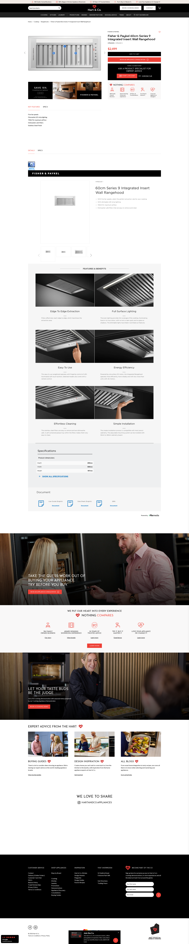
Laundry (61, 15)
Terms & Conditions (34, 889)
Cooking (44, 15)
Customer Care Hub (35, 878)
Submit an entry (113, 2)
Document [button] (55, 505)
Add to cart (134, 54)
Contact (149, 8)
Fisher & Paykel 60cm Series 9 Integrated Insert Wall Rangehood (70, 21)
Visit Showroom (142, 15)
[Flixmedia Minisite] (94, 166)
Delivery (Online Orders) (36, 875)
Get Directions (103, 881)
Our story (48, 638)
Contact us (147, 76)
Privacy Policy (33, 887)
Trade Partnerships (34, 885)
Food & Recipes (79, 882)
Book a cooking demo (39, 707)
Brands (84, 15)
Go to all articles (126, 775)
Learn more (94, 638)
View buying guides (34, 775)
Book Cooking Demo (130, 8)
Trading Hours (102, 883)
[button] (24, 53)
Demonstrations (96, 15)
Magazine (77, 878)
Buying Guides (56, 895)
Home (30, 21)
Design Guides (79, 880)
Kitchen (53, 15)
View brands (71, 638)
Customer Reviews (7, 941)
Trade (121, 15)
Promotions (74, 15)
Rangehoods (45, 21)
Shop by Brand (56, 873)
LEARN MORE (94, 646)
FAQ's (30, 880)
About (128, 15)
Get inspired (78, 775)
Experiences (118, 638)
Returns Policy (33, 882)
